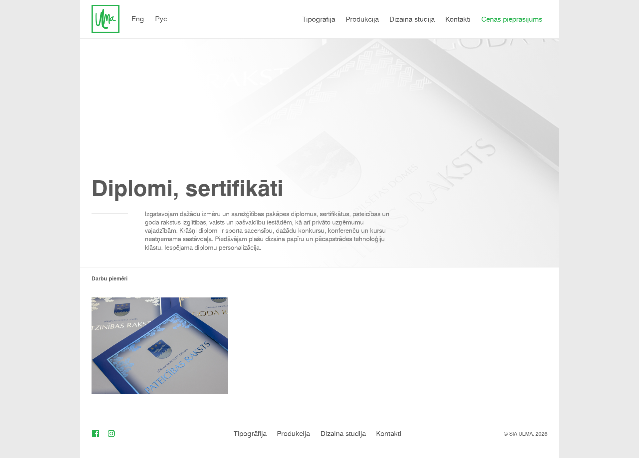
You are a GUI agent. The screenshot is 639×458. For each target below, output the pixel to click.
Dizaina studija (412, 19)
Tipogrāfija (318, 19)
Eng (137, 19)
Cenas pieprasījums (511, 19)
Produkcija (362, 19)
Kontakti (458, 19)
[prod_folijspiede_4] (160, 345)
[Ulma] (105, 19)
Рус (161, 19)
